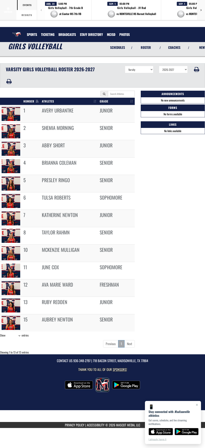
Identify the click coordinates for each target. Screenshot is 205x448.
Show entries (14, 335)
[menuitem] (47, 34)
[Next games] (201, 10)
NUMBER (28, 101)
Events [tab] (27, 5)
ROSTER (146, 47)
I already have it (157, 439)
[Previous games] (41, 10)
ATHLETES (48, 101)
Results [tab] (27, 15)
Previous (111, 343)
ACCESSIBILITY (96, 425)
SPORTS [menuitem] (32, 34)
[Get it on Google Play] (187, 431)
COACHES (174, 47)
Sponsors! (120, 369)
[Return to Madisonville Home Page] (16, 32)
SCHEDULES (117, 47)
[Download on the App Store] (161, 431)
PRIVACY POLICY (74, 425)
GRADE (104, 101)
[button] (66, 10)
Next (129, 343)
